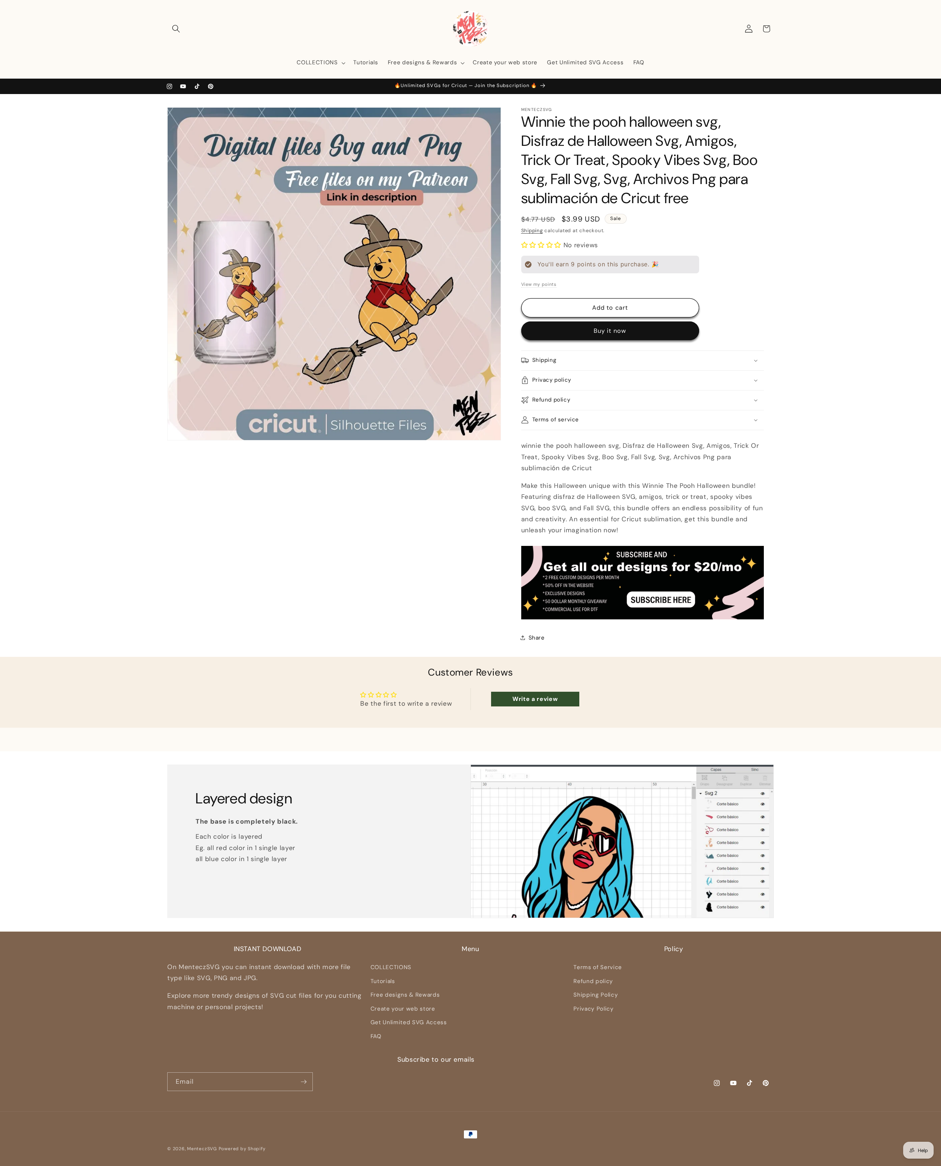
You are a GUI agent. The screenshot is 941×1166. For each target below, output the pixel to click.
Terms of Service (597, 967)
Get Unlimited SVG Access (409, 1022)
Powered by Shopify (242, 1149)
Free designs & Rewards (405, 994)
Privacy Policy (593, 1008)
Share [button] (537, 637)
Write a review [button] (535, 699)
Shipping (532, 230)
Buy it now (610, 331)
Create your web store (403, 1008)
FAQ (376, 1036)
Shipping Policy (595, 994)
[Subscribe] (303, 1081)
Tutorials (383, 981)
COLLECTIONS (391, 967)
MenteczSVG (202, 1149)
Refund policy (593, 981)
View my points (539, 284)
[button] (176, 28)
